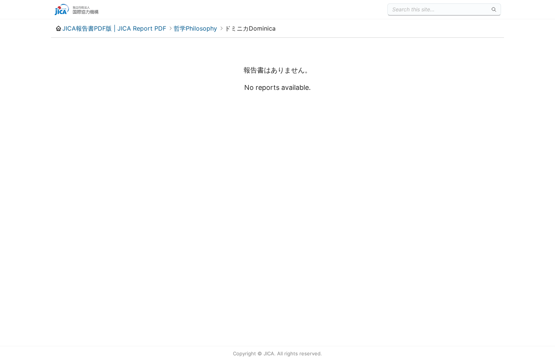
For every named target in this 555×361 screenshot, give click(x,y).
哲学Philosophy (195, 28)
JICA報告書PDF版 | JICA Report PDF (114, 28)
